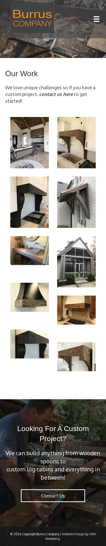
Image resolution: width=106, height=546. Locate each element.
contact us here (56, 94)
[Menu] (96, 19)
